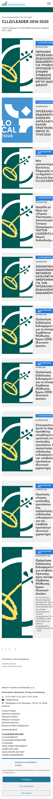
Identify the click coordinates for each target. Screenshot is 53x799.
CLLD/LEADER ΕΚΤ (10, 737)
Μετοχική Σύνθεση (10, 717)
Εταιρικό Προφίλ (9, 711)
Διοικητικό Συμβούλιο (11, 714)
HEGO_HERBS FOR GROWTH (14, 746)
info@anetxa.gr (12, 700)
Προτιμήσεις (26, 793)
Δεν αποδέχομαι (26, 786)
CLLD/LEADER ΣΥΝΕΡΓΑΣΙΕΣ (14, 740)
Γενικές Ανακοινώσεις (12, 755)
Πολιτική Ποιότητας (10, 723)
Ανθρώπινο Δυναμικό (11, 720)
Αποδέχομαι (26, 779)
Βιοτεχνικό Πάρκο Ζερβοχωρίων (15, 726)
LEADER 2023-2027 (9, 664)
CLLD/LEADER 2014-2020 (12, 734)
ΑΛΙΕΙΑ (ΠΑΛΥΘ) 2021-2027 (12, 666)
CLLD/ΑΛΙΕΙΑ (7, 743)
